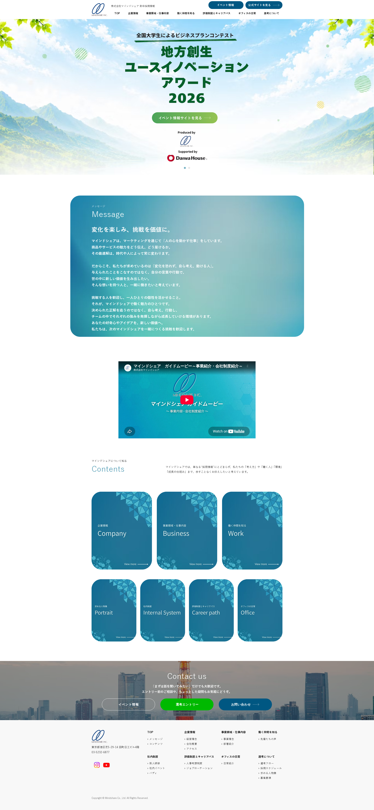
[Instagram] (97, 765)
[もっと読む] (122, 531)
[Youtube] (106, 765)
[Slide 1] (185, 168)
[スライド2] (189, 168)
